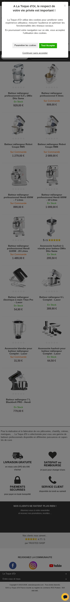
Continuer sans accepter (35, 53)
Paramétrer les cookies (25, 45)
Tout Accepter (48, 45)
